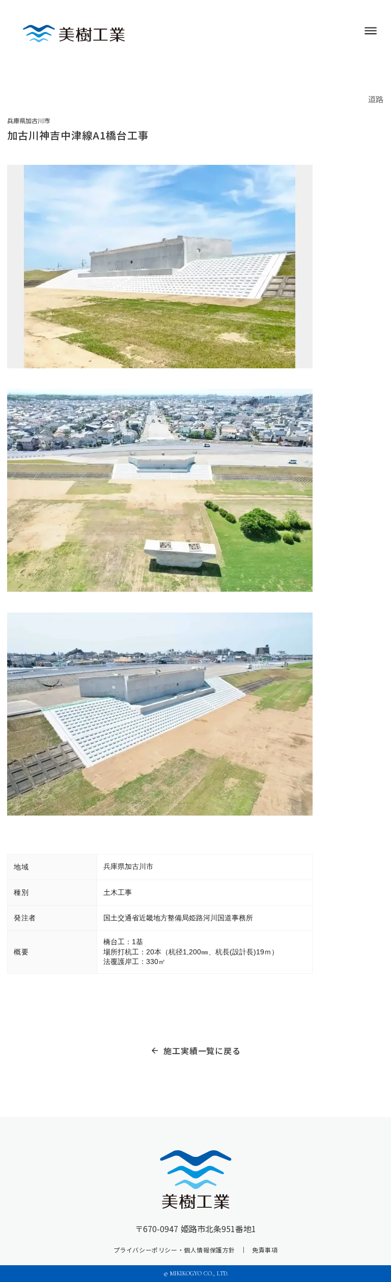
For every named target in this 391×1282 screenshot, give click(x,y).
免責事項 (264, 1250)
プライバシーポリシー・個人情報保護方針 (174, 1250)
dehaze (371, 31)
